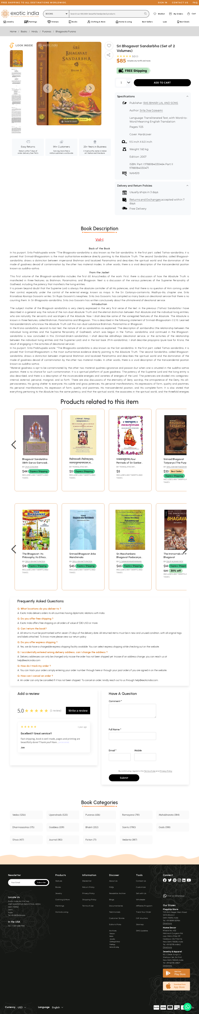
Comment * (115, 701)
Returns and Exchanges (145, 199)
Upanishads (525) (58, 814)
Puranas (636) (93, 814)
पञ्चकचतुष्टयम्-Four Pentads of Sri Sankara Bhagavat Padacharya (129, 463)
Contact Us (141, 881)
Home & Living (61, 912)
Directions (167, 923)
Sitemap (140, 924)
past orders (124, 670)
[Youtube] (189, 881)
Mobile (138, 750)
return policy (79, 636)
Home (13, 31)
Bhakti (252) (92, 827)
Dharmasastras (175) (23, 827)
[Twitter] (170, 881)
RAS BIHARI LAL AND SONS (160, 103)
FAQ (195, 2)
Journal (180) (55, 839)
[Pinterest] (174, 881)
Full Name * (115, 729)
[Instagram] (179, 881)
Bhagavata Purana (66, 31)
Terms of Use (149, 771)
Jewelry (58, 893)
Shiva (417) (18, 839)
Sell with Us (141, 893)
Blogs (111, 899)
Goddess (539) (56, 827)
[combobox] (106, 14)
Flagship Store (170, 909)
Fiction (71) (91, 839)
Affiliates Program (144, 906)
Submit (124, 777)
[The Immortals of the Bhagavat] (177, 548)
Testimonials (114, 912)
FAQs (111, 887)
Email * (112, 750)
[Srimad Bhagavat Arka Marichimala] (83, 548)
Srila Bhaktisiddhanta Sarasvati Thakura (177, 468)
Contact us (180, 2)
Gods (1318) (164, 827)
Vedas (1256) (19, 814)
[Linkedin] (183, 881)
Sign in (162, 2)
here (97, 670)
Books (24, 31)
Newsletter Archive (117, 893)
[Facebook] (165, 881)
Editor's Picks (115, 924)
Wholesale (140, 899)
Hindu (35, 31)
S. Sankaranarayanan (130, 561)
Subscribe (41, 882)
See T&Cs (34, 153)
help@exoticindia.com (28, 660)
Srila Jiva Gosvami (151, 110)
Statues (58, 881)
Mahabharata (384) (169, 814)
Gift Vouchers (142, 918)
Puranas (46, 31)
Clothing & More (62, 899)
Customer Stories (116, 918)
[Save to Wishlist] (109, 47)
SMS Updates (142, 930)
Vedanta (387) (129, 839)
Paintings (59, 906)
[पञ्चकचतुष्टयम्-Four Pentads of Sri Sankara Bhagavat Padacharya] (130, 454)
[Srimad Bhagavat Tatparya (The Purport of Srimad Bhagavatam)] (177, 454)
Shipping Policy (89, 899)
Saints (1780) (129, 827)
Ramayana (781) (131, 814)
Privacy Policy (166, 771)
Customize (141, 887)
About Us (113, 881)
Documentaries (116, 906)
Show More (64, 742)
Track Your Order (143, 912)
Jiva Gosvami (31, 467)
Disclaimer (87, 881)
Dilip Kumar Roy (175, 561)
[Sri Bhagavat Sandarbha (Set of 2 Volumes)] (16, 59)
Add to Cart (162, 82)
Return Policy (88, 887)
